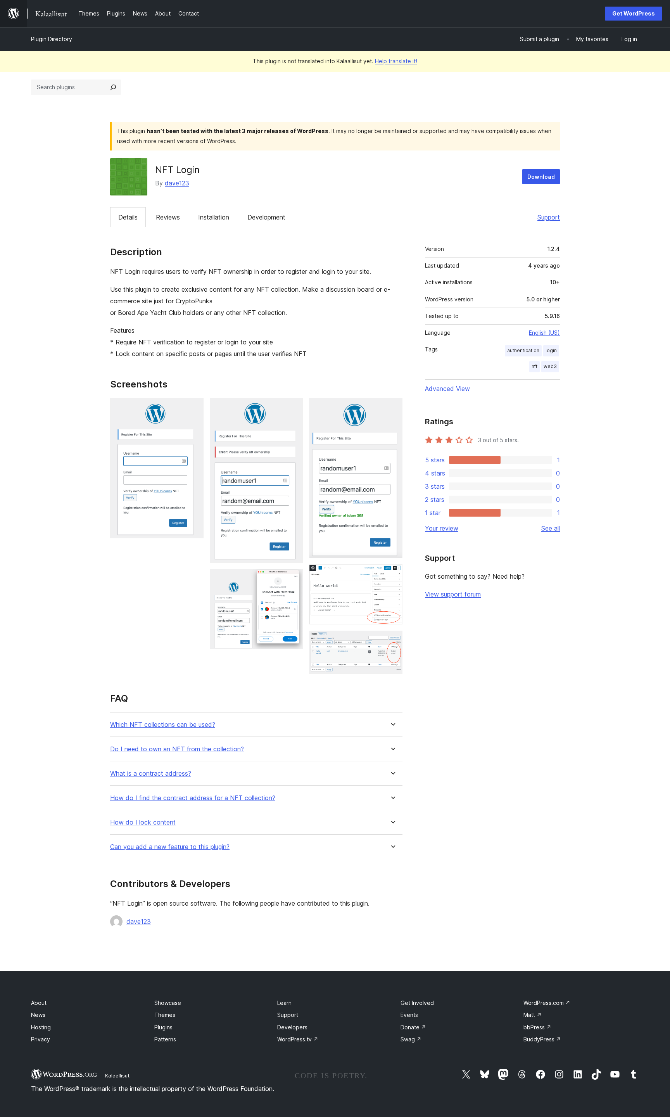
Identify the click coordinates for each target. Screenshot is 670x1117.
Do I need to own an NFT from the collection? (177, 749)
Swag (411, 1039)
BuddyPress (542, 1039)
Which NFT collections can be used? (162, 724)
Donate (413, 1027)
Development (266, 217)
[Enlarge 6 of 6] (392, 641)
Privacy (40, 1039)
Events (409, 1015)
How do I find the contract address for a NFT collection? (192, 798)
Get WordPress (633, 13)
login (551, 350)
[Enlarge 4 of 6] (392, 408)
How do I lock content (143, 822)
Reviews (168, 217)
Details (128, 217)
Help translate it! (396, 61)
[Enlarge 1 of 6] (193, 408)
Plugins (163, 1027)
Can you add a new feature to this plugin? (170, 847)
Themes (164, 1015)
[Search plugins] (113, 87)
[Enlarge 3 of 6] (292, 579)
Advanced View (447, 389)
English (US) (544, 332)
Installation (213, 217)
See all (550, 528)
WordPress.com (546, 1002)
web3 (550, 366)
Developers (292, 1027)
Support (548, 217)
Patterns (165, 1039)
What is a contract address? (150, 773)
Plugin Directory (51, 39)
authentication (523, 350)
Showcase (167, 1002)
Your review (441, 528)
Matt (532, 1015)
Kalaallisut (117, 1075)
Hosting (41, 1027)
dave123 (177, 183)
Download (541, 176)
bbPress (537, 1027)
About (39, 1002)
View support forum (453, 594)
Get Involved (417, 1002)
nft (534, 366)
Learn (284, 1002)
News (38, 1015)
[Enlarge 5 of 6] (392, 575)
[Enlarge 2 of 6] (292, 408)
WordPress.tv (297, 1039)
